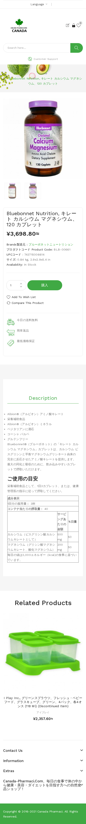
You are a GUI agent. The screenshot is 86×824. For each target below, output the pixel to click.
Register (68, 25)
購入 (44, 285)
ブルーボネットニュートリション (51, 244)
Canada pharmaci (50, 811)
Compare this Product (28, 303)
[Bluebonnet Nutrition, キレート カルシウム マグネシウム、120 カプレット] (12, 191)
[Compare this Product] (50, 688)
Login (74, 25)
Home (43, 73)
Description (43, 398)
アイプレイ (43, 712)
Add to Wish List (24, 297)
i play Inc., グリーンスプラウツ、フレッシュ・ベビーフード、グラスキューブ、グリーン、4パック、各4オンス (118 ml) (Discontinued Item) (43, 702)
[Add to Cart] (36, 688)
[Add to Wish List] (43, 688)
